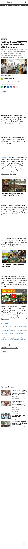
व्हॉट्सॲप (2, 339)
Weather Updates (14, 333)
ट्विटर (14, 338)
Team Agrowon (8, 78)
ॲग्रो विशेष (13, 5)
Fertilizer (12, 344)
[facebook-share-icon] (8, 88)
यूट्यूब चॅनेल (20, 339)
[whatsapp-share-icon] (2, 88)
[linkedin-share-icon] (11, 88)
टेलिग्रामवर (22, 338)
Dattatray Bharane (13, 347)
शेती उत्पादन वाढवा (5, 5)
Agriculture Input (5, 347)
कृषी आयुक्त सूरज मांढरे (6, 157)
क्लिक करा (24, 326)
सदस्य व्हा (6, 323)
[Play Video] (14, 296)
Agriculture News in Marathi (15, 329)
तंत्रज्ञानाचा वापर (22, 244)
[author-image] (2, 78)
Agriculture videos (5, 330)
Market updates (20, 332)
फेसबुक (11, 338)
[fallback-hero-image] (6, 393)
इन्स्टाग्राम (18, 338)
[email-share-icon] (14, 88)
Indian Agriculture (5, 344)
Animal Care (6, 333)
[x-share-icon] (5, 88)
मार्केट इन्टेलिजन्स (20, 5)
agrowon (17, 344)
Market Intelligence (11, 332)
